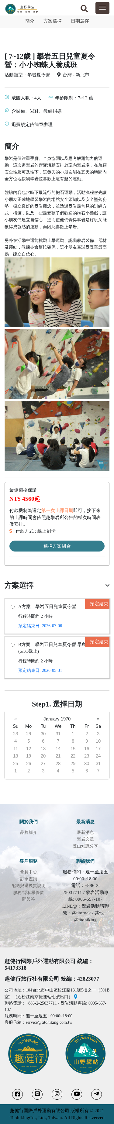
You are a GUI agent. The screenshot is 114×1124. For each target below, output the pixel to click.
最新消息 (85, 832)
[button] (84, 9)
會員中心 (28, 872)
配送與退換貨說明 (29, 885)
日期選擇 (80, 21)
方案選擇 (52, 21)
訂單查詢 (28, 879)
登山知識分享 (85, 846)
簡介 (29, 21)
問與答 (28, 899)
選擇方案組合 (57, 546)
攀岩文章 (85, 839)
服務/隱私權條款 (28, 892)
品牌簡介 (28, 832)
